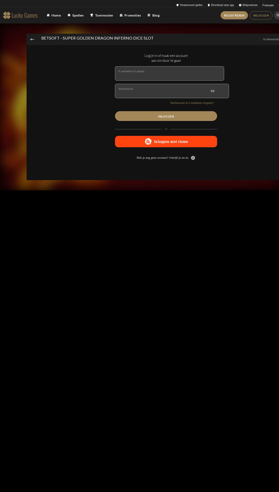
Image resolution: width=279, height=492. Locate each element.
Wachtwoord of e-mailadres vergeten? (192, 102)
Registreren (234, 15)
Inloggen (261, 15)
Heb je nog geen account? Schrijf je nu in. (163, 157)
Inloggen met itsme (171, 141)
